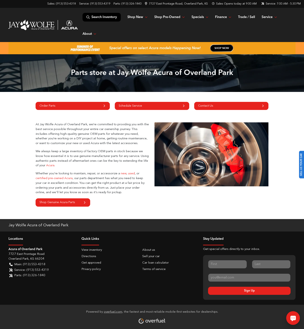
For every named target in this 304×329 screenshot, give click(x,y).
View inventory (91, 250)
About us (148, 250)
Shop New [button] (135, 17)
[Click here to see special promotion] (152, 48)
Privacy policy (91, 269)
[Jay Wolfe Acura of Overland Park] (43, 25)
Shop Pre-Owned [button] (167, 17)
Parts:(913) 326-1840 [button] (29, 275)
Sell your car (151, 256)
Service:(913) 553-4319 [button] (31, 270)
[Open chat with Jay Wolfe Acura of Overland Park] (293, 318)
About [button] (87, 34)
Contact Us (205, 105)
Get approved (91, 262)
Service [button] (267, 17)
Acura (50, 165)
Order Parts (47, 105)
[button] (176, 4)
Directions (88, 256)
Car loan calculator (155, 262)
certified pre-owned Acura (54, 178)
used (131, 173)
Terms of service (154, 269)
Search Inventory (104, 17)
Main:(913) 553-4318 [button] (29, 264)
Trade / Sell (246, 17)
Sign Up (249, 290)
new (123, 173)
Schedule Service (130, 105)
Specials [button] (197, 17)
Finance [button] (221, 17)
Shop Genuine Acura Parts (57, 202)
